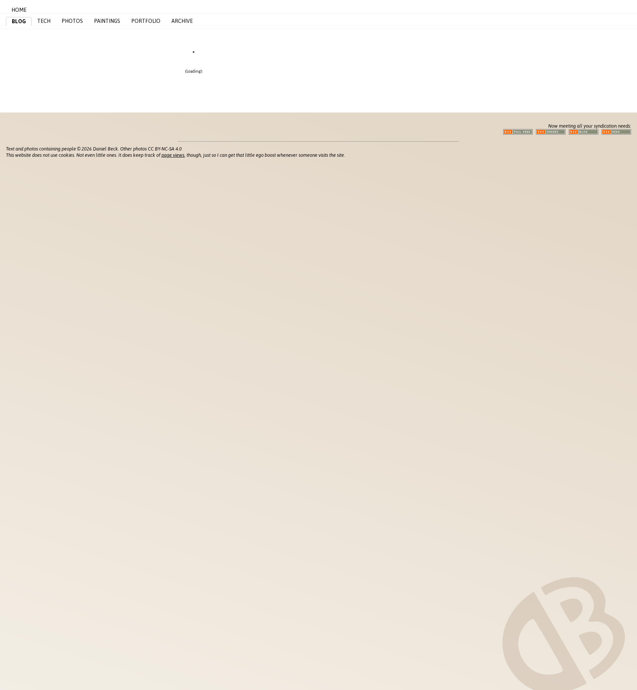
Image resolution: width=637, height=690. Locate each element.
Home (19, 10)
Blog (19, 21)
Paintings (107, 21)
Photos (72, 21)
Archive (182, 21)
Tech (44, 21)
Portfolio (145, 21)
